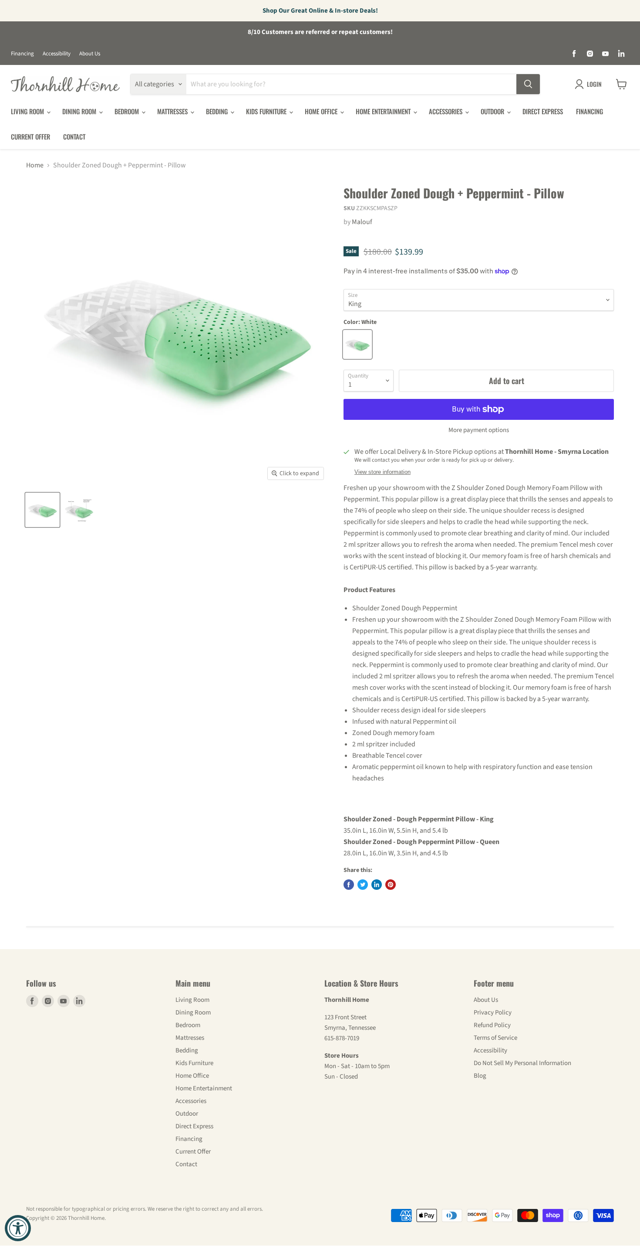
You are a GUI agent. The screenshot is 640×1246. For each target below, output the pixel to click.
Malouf (362, 222)
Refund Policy (492, 1025)
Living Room (28, 111)
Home (35, 165)
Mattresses (173, 111)
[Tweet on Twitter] (362, 884)
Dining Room (80, 111)
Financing (22, 54)
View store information (382, 472)
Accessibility (57, 54)
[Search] (528, 84)
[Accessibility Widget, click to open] (18, 1228)
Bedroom (128, 111)
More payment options (478, 430)
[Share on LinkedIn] (376, 884)
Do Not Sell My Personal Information (522, 1063)
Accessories (446, 111)
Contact (74, 136)
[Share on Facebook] (349, 884)
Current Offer (30, 136)
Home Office (322, 111)
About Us (89, 54)
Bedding (217, 111)
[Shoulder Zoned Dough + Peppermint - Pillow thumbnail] (42, 510)
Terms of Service (495, 1037)
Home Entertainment (384, 111)
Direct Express (542, 111)
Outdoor (493, 111)
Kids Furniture (267, 111)
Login (594, 84)
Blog (480, 1075)
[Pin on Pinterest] (390, 884)
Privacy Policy (493, 1012)
